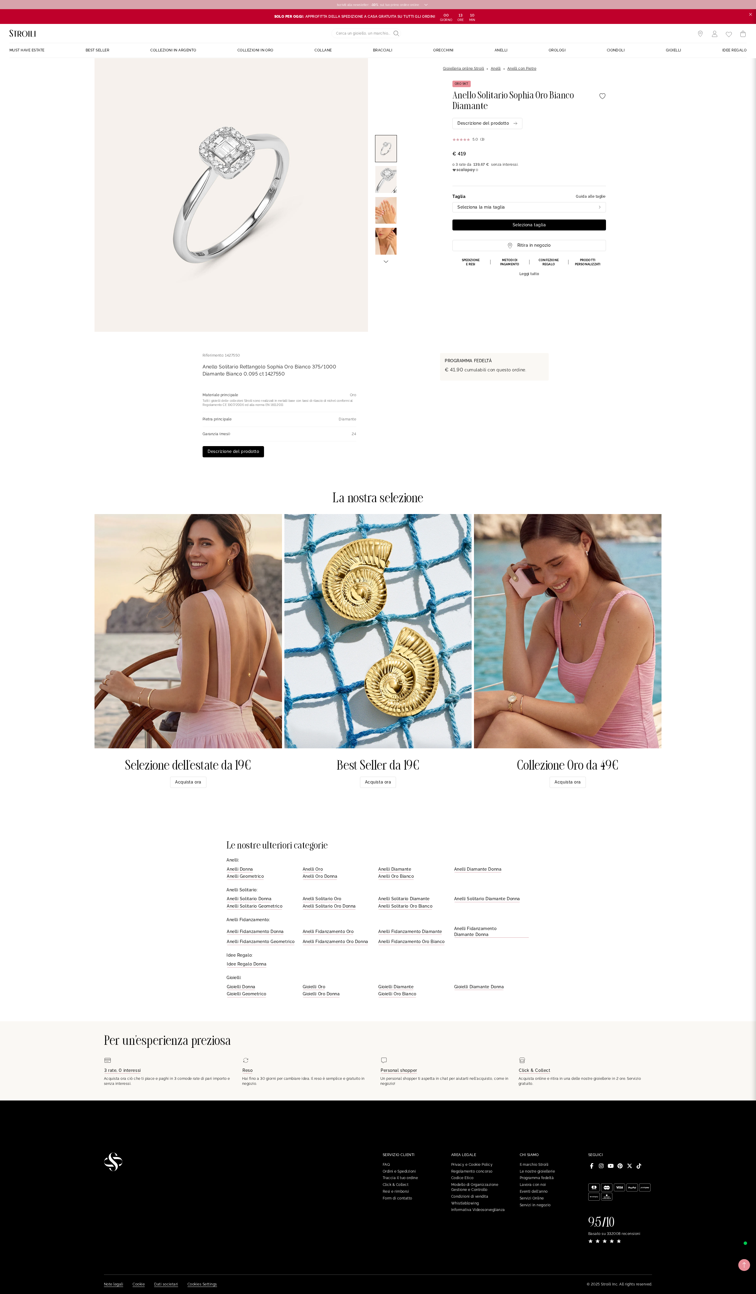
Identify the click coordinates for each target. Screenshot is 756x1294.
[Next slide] (386, 261)
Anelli (496, 68)
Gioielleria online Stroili (463, 68)
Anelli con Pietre (521, 68)
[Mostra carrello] (743, 34)
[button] (529, 267)
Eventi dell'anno (534, 1191)
